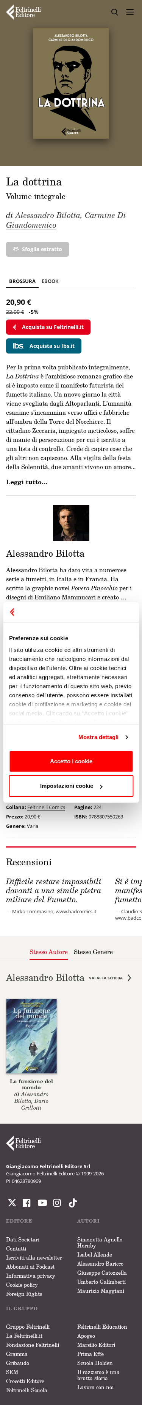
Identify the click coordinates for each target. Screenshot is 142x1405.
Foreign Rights (24, 1294)
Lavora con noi (95, 1387)
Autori (88, 1220)
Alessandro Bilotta (48, 215)
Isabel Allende (94, 1254)
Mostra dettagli (98, 737)
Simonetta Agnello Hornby (99, 1242)
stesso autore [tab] (49, 951)
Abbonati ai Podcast (30, 1267)
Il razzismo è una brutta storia (98, 1375)
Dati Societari (22, 1239)
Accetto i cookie (71, 761)
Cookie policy (22, 1285)
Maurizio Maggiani (100, 1291)
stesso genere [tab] (93, 951)
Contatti (16, 1248)
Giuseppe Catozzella (102, 1273)
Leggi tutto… (27, 481)
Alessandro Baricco (100, 1264)
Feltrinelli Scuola (26, 1390)
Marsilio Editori (96, 1345)
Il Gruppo (22, 1308)
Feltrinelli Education (102, 1327)
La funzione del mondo (31, 1084)
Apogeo (86, 1336)
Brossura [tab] (22, 281)
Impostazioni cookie (66, 786)
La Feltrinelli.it (24, 1336)
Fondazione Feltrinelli (32, 1345)
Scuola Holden (95, 1363)
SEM (12, 1372)
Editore (19, 1220)
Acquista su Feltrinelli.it (53, 326)
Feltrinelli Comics (46, 807)
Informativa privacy (30, 1276)
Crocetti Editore (25, 1381)
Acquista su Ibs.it (52, 345)
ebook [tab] (50, 281)
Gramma (17, 1354)
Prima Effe (90, 1354)
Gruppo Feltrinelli (28, 1327)
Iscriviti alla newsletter (34, 1257)
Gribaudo (17, 1363)
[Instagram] (71, 1203)
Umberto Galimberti (101, 1282)
